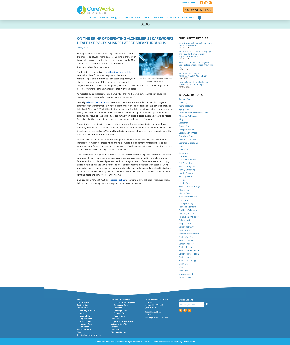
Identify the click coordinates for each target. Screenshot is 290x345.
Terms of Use (189, 341)
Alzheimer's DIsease (188, 116)
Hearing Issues (186, 176)
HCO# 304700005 (189, 2)
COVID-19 (183, 149)
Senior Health (185, 247)
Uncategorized (186, 274)
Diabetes (183, 156)
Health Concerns (186, 173)
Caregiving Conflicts (188, 132)
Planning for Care (187, 213)
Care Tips (115, 318)
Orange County (186, 203)
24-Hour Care (185, 99)
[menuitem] (189, 2)
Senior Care (184, 230)
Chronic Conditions (188, 139)
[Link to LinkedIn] (206, 2)
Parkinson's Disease (188, 210)
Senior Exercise (186, 240)
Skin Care (183, 263)
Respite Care (185, 223)
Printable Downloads (188, 216)
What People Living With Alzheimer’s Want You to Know (193, 74)
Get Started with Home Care (89, 335)
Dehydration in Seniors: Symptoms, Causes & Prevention (195, 44)
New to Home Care (188, 196)
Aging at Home (186, 105)
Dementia (183, 153)
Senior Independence (189, 250)
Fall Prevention (186, 163)
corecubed (165, 341)
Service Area (82, 308)
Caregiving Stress (187, 136)
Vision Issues (185, 277)
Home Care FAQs (84, 329)
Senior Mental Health (189, 253)
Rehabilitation (185, 220)
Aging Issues (185, 109)
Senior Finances (186, 243)
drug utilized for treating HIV (116, 72)
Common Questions (188, 142)
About (79, 299)
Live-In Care (184, 183)
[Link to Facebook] (201, 2)
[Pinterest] (189, 310)
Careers (114, 327)
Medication (184, 190)
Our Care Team (83, 302)
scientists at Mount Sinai (98, 102)
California (183, 122)
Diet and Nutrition (187, 159)
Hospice (182, 179)
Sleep (181, 267)
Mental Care (184, 193)
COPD (181, 146)
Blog (145, 24)
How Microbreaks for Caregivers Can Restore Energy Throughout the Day (196, 65)
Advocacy (183, 102)
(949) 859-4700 (201, 10)
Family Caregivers (187, 166)
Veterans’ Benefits (119, 324)
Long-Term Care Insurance (122, 321)
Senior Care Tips (186, 237)
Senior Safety (185, 257)
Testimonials (82, 305)
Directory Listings (118, 332)
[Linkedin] (185, 310)
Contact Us (115, 329)
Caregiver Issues (186, 129)
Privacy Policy (176, 341)
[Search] (199, 18)
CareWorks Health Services (112, 341)
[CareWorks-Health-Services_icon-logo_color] (95, 10)
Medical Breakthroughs (190, 186)
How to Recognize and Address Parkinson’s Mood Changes (193, 83)
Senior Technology (187, 260)
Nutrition (183, 200)
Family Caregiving (187, 169)
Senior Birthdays (186, 226)
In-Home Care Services (120, 299)
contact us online (116, 179)
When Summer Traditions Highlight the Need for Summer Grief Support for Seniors (195, 54)
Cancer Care (184, 126)
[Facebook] (180, 310)
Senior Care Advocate (189, 233)
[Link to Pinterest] (210, 2)
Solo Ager (183, 270)
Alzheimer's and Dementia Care (193, 112)
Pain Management (187, 206)
